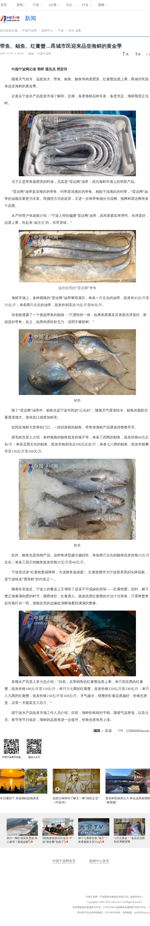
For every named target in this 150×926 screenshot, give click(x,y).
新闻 (20, 4)
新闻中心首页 (99, 861)
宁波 (36, 4)
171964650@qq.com (137, 730)
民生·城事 (74, 30)
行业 (85, 4)
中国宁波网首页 (64, 861)
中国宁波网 (29, 30)
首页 (4, 4)
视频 (101, 4)
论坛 (69, 4)
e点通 (52, 4)
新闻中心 (47, 30)
